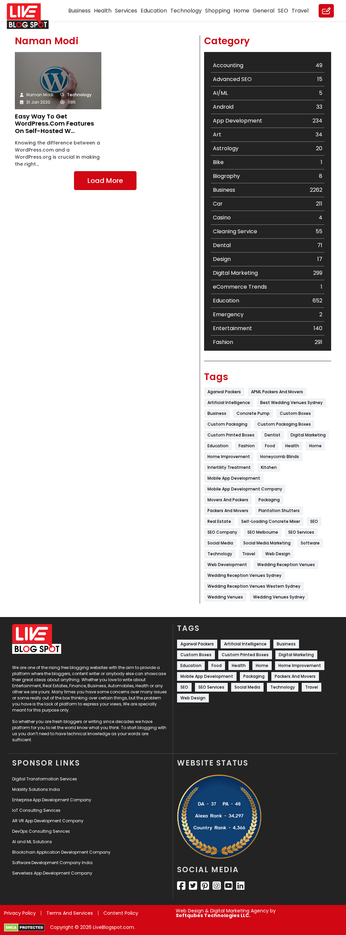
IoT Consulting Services (36, 810)
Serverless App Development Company (52, 873)
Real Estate (219, 521)
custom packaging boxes (284, 424)
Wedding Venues (225, 597)
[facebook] (181, 885)
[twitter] (193, 885)
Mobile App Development (233, 478)
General (263, 11)
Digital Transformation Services (44, 779)
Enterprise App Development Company (51, 800)
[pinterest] (205, 885)
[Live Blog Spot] (31, 16)
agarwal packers (224, 392)
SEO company (222, 532)
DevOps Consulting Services (41, 831)
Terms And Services (69, 913)
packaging (269, 500)
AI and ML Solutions (32, 842)
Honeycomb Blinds (279, 456)
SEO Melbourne (262, 532)
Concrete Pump (253, 413)
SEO (283, 11)
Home (241, 11)
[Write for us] (326, 11)
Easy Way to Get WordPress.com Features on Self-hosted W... (54, 124)
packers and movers (227, 510)
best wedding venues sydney (291, 402)
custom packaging (227, 424)
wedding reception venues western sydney (253, 586)
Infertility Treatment (229, 467)
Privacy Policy (20, 913)
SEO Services (301, 532)
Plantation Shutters (279, 510)
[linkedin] (240, 885)
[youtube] (228, 885)
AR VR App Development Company (47, 821)
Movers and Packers (227, 500)
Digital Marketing (308, 435)
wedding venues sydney (279, 597)
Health (103, 11)
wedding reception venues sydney (244, 575)
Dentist (272, 435)
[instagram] (217, 885)
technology (219, 554)
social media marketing (267, 543)
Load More (105, 180)
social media (220, 543)
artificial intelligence (228, 402)
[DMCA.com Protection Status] (24, 928)
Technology (186, 11)
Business (79, 11)
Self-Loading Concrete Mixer (270, 521)
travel (248, 554)
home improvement (228, 456)
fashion (247, 446)
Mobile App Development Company (244, 489)
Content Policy (120, 913)
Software (310, 543)
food (270, 446)
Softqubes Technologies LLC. (213, 915)
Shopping (217, 11)
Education (154, 11)
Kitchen (269, 467)
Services (126, 11)
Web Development (227, 564)
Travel (300, 11)
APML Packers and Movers (277, 392)
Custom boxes (295, 413)
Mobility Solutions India (36, 789)
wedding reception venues (286, 564)
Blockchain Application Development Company (61, 852)
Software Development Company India (52, 862)
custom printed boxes (230, 435)
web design (277, 554)
